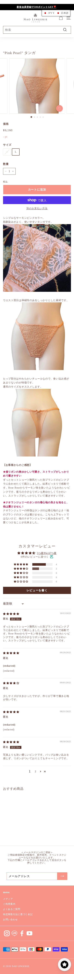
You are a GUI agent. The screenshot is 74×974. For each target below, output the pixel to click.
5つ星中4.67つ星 (47, 553)
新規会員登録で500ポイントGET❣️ (36, 7)
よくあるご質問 (11, 909)
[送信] (62, 876)
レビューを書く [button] (37, 590)
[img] (11, 614)
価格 (6, 123)
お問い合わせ (10, 919)
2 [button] (35, 771)
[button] (21, 564)
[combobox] (37, 30)
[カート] (61, 18)
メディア (8, 899)
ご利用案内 (9, 904)
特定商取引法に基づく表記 (18, 914)
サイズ (7, 144)
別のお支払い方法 (37, 208)
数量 (6, 164)
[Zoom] (59, 108)
